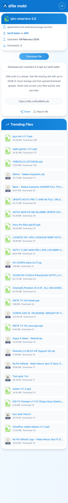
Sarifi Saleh (13, 33)
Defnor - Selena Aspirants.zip (29, 174)
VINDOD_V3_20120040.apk (28, 161)
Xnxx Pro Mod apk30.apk (26, 224)
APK (26, 33)
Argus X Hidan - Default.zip (27, 338)
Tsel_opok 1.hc (20, 376)
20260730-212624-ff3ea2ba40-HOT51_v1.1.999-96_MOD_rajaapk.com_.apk (38, 275)
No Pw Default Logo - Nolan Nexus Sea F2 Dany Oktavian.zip (38, 439)
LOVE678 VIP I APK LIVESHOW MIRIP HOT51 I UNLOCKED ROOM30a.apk (38, 237)
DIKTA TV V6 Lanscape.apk (28, 325)
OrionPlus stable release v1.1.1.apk (31, 426)
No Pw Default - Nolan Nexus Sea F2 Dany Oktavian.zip (38, 363)
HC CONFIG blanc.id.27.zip (27, 262)
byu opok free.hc (22, 414)
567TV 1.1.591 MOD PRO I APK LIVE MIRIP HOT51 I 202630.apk (38, 250)
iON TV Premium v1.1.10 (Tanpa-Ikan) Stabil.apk (38, 401)
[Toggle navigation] (62, 6)
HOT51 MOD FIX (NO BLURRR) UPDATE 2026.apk (38, 212)
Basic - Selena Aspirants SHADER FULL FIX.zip (38, 186)
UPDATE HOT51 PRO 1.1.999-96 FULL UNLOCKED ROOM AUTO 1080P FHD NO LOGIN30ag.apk (38, 199)
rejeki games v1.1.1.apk (25, 149)
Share (27, 111)
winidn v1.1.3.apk (22, 388)
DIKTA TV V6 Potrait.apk (26, 300)
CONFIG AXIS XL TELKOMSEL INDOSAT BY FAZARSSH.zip (38, 313)
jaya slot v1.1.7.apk (23, 136)
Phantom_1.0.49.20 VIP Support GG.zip (34, 351)
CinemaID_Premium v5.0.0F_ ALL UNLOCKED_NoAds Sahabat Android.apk (38, 287)
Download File (34, 56)
